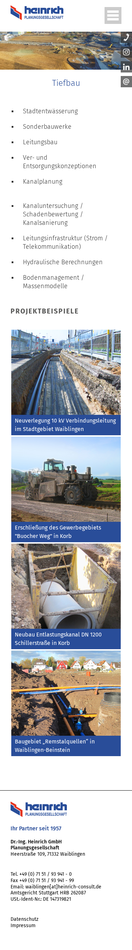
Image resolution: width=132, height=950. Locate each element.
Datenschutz (24, 919)
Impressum (23, 926)
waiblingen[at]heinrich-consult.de (63, 887)
